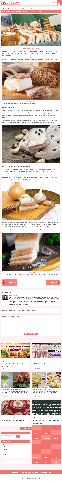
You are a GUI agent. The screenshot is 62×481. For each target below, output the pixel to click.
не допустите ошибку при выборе (27, 274)
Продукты (35, 48)
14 (28, 424)
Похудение (5, 452)
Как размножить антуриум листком (11, 389)
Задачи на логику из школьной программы (44, 417)
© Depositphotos (31, 101)
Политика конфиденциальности (33, 478)
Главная (4, 8)
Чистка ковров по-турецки (9, 417)
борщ (39, 300)
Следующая (52, 282)
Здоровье (4, 446)
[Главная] (11, 3)
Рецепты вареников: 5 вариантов (41, 389)
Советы (4, 457)
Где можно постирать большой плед (42, 359)
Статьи (8, 8)
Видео (3, 444)
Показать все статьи (27, 428)
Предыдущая (10, 282)
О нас (23, 478)
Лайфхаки (26, 48)
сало (16, 51)
